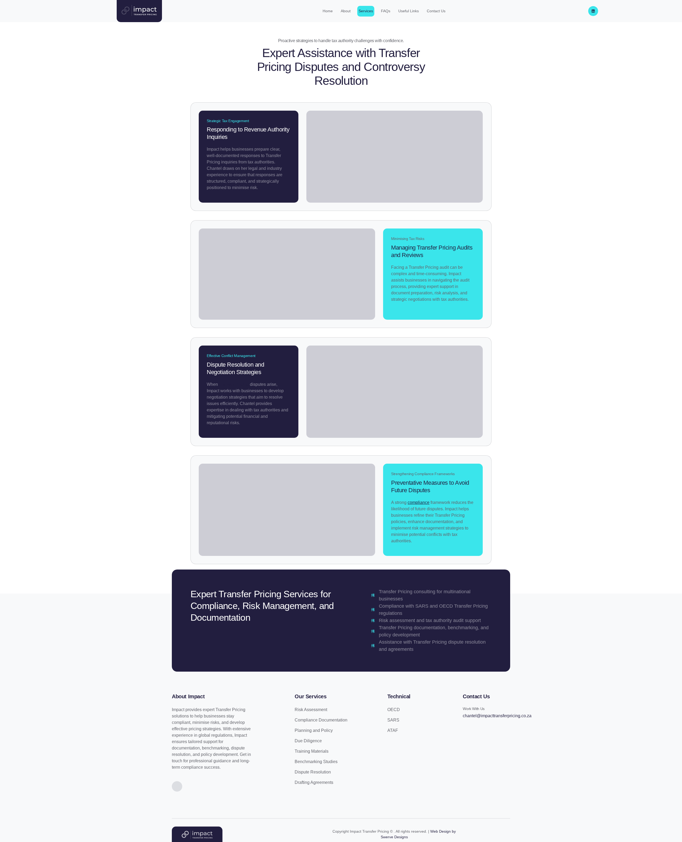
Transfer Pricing (234, 384)
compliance (418, 502)
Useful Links (408, 11)
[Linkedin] (593, 11)
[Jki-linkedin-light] (177, 786)
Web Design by (443, 831)
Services (366, 11)
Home (328, 11)
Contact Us (436, 11)
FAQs (385, 11)
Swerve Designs (394, 837)
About (346, 11)
